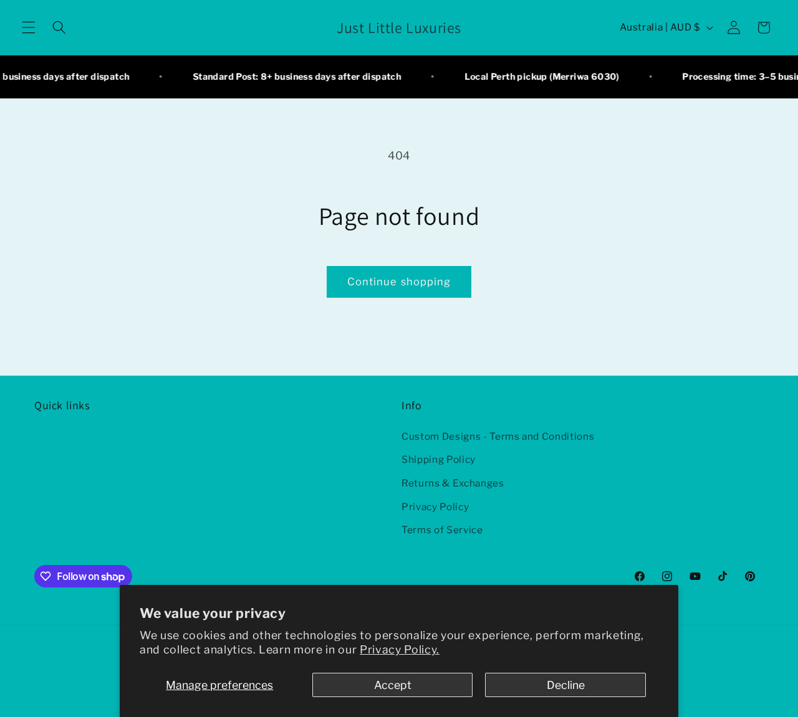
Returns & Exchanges (452, 483)
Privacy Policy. (400, 649)
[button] (29, 27)
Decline (566, 684)
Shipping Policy (438, 459)
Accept (392, 684)
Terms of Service (442, 530)
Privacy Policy (435, 507)
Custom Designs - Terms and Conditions (497, 436)
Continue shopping (399, 281)
